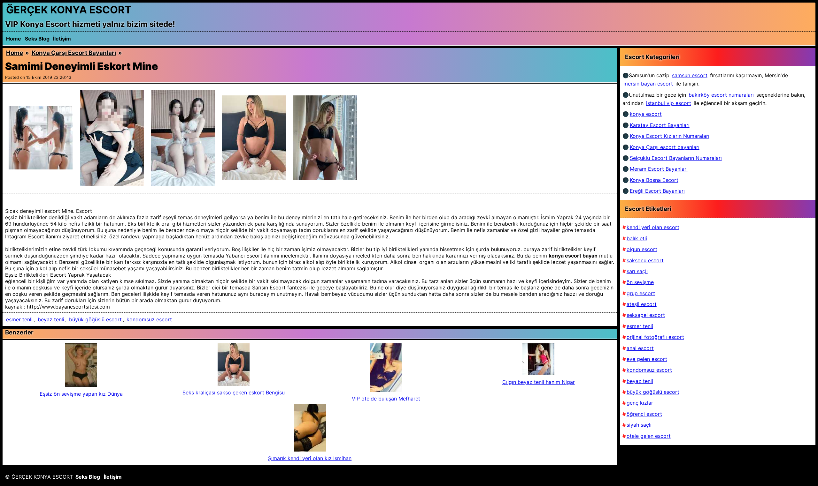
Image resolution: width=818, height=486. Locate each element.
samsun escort (689, 75)
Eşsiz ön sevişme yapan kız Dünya (81, 394)
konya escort (646, 114)
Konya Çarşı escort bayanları (74, 52)
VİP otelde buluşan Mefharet (386, 398)
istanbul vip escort (668, 103)
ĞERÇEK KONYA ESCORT (68, 10)
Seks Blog (37, 38)
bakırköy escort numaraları (721, 95)
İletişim (62, 38)
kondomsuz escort (149, 319)
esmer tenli (19, 319)
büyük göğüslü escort (95, 319)
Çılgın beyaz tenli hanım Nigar (538, 382)
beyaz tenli (51, 319)
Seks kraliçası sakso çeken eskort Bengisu (233, 392)
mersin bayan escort (648, 83)
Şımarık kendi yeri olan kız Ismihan (309, 458)
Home (13, 38)
